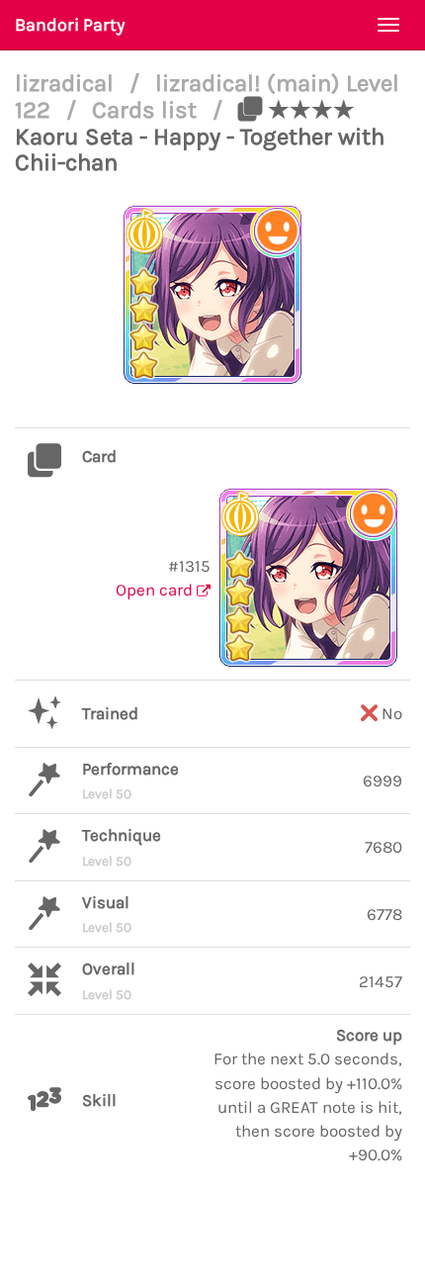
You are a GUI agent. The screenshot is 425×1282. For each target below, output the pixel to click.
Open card (156, 589)
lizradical (67, 83)
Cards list (147, 110)
